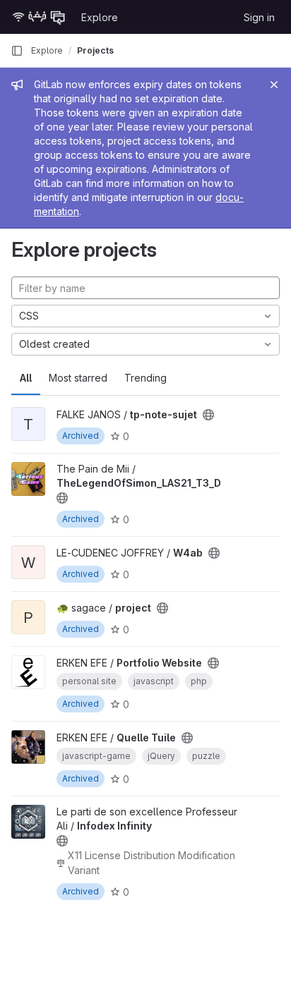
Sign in (259, 17)
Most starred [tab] (78, 378)
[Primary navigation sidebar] (17, 51)
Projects (95, 50)
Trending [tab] (145, 378)
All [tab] (26, 378)
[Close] (274, 84)
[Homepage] (39, 17)
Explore (99, 17)
